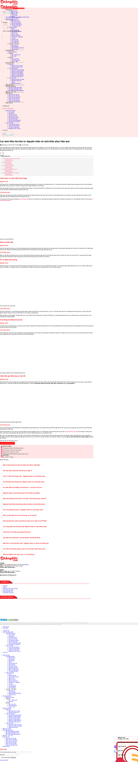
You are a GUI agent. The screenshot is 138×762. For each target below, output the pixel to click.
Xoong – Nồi (15, 61)
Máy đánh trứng (15, 20)
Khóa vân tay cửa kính (14, 96)
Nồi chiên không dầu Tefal (15, 89)
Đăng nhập (13, 757)
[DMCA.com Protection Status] (12, 620)
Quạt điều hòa (15, 42)
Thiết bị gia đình (13, 27)
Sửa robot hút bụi (13, 116)
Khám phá (11, 64)
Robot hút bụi (9, 103)
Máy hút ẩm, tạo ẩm (17, 31)
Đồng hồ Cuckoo (13, 52)
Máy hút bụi (14, 33)
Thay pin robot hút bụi (14, 125)
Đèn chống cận (15, 30)
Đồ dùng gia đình (10, 50)
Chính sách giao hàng (8, 590)
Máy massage (15, 46)
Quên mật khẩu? (4, 760)
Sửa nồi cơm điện (13, 119)
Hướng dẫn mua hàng (8, 592)
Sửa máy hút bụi (13, 114)
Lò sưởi (13, 38)
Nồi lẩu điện (14, 15)
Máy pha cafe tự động (17, 65)
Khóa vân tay (9, 93)
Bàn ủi (13, 28)
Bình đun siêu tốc (16, 18)
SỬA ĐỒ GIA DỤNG (10, 110)
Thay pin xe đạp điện (14, 127)
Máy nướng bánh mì (16, 23)
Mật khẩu (3, 754)
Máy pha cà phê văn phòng (15, 726)
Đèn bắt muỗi (15, 39)
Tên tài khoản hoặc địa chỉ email (8, 752)
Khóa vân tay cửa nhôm (14, 97)
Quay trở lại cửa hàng (8, 33)
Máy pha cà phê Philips (17, 72)
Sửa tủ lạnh (11, 112)
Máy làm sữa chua (16, 22)
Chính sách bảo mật (8, 591)
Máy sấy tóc (15, 45)
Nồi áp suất (14, 13)
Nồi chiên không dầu (11, 86)
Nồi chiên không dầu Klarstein (16, 90)
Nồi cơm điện (15, 12)
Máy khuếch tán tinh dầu (18, 48)
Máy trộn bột (15, 19)
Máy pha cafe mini (16, 83)
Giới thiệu (5, 586)
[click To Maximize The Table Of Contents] (1, 153)
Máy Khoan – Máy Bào (17, 37)
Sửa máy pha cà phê (14, 117)
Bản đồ (26, 564)
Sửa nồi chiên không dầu (15, 120)
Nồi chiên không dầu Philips (15, 87)
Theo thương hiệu (13, 68)
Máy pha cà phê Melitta (17, 74)
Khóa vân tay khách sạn (14, 101)
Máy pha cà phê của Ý (17, 67)
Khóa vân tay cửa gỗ (14, 94)
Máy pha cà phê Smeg (17, 76)
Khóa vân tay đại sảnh (14, 100)
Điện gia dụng (9, 9)
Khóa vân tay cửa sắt (14, 98)
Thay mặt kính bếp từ (14, 124)
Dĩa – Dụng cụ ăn (16, 54)
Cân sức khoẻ (15, 49)
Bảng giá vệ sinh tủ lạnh (14, 128)
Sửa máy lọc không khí (14, 121)
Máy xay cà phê (10, 85)
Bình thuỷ (14, 56)
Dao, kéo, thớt (15, 58)
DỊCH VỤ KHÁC (9, 123)
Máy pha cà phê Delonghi (18, 69)
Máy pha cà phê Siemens (18, 75)
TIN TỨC (5, 130)
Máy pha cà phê (10, 63)
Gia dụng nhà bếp (13, 11)
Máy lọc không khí (16, 35)
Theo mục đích (12, 78)
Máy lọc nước (15, 34)
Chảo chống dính (16, 60)
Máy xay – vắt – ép (10, 92)
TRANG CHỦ (6, 106)
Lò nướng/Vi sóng (16, 26)
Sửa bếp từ (11, 113)
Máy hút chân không (17, 24)
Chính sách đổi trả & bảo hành (10, 588)
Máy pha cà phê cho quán (18, 79)
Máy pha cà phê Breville (17, 71)
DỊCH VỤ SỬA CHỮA (8, 108)
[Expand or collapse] (0, 156)
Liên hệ (4, 587)
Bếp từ (13, 16)
